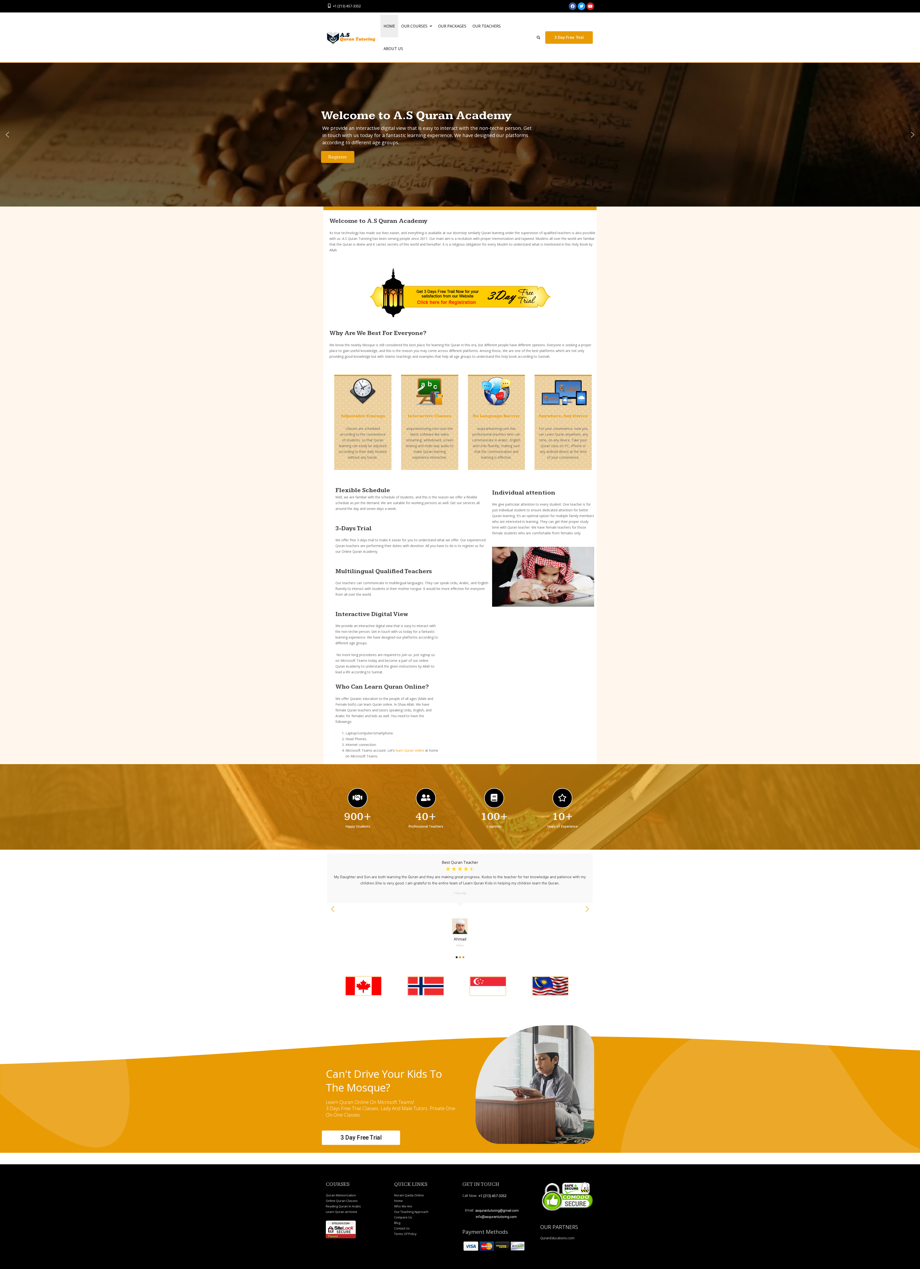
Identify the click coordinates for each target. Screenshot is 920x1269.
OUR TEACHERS (486, 26)
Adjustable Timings (362, 415)
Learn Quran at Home (341, 1212)
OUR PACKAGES (452, 26)
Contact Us (402, 1228)
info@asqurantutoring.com (496, 1217)
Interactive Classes (429, 415)
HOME (389, 26)
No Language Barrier (496, 415)
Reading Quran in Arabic (343, 1206)
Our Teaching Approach (411, 1212)
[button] (416, 26)
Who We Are (403, 1206)
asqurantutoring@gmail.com (497, 1210)
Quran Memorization (341, 1195)
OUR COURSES (414, 26)
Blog (397, 1223)
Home (398, 1201)
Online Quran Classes (342, 1201)
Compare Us (403, 1217)
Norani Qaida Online (409, 1195)
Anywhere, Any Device (563, 415)
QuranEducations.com (557, 1238)
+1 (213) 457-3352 (347, 6)
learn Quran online (410, 750)
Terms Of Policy (405, 1234)
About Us (393, 48)
